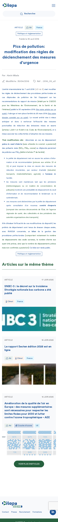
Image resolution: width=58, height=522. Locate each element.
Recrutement (24, 512)
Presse (14, 512)
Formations (37, 512)
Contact (5, 512)
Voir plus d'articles (29, 464)
